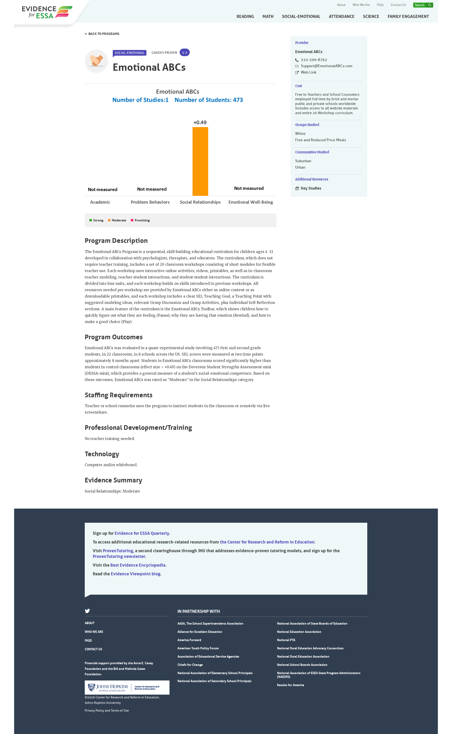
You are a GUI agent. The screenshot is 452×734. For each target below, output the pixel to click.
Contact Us (398, 5)
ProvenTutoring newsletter (119, 556)
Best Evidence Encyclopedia (137, 565)
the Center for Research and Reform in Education (267, 542)
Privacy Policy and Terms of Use (107, 711)
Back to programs (104, 33)
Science (371, 16)
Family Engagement (408, 16)
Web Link (308, 72)
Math (268, 16)
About (341, 5)
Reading (245, 16)
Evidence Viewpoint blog (135, 573)
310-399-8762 (314, 60)
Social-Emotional (301, 16)
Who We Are (361, 5)
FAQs (380, 5)
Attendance (342, 16)
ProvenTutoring (118, 550)
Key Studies (311, 188)
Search (419, 5)
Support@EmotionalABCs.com (326, 66)
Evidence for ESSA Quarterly (142, 533)
